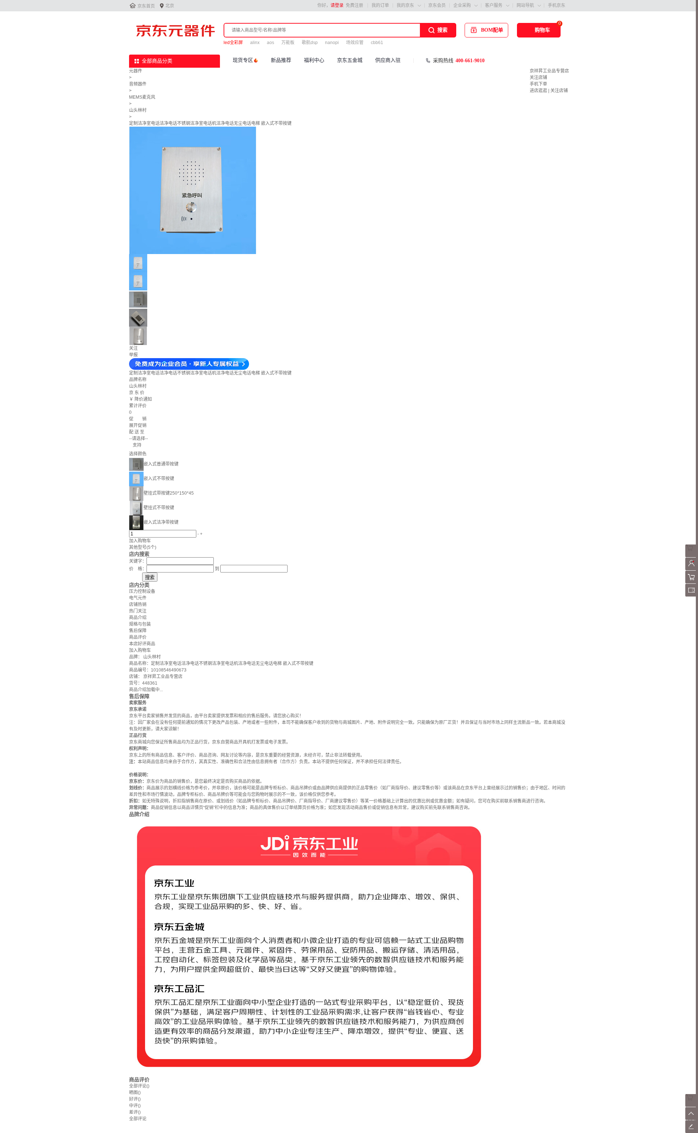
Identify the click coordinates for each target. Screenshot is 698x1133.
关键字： (138, 561)
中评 (135, 1105)
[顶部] (691, 1118)
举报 (133, 354)
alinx (255, 42)
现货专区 (243, 60)
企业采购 (462, 5)
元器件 (135, 71)
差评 (135, 1112)
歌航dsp (310, 42)
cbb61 (377, 42)
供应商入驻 (388, 60)
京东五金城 (349, 60)
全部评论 (139, 1086)
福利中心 (314, 60)
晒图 (135, 1092)
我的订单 (380, 5)
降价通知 (143, 399)
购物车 (542, 30)
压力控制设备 (142, 591)
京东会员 (437, 5)
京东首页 (146, 6)
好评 (135, 1099)
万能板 (287, 42)
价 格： (138, 568)
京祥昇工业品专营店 (549, 71)
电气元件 (138, 598)
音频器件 (138, 84)
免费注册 (354, 5)
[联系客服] (691, 555)
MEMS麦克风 (142, 97)
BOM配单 (492, 30)
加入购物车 (140, 540)
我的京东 (405, 5)
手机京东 (556, 5)
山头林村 (138, 110)
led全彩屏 (233, 42)
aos (270, 42)
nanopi (332, 42)
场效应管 (355, 42)
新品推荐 (281, 60)
